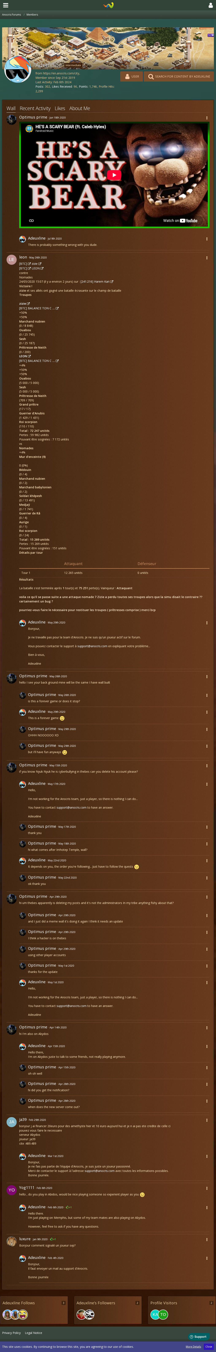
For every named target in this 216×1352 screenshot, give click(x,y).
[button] (5, 5)
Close (208, 1346)
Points (83, 86)
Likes (60, 108)
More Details (193, 1346)
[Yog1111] (12, 1190)
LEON (36, 268)
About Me (79, 108)
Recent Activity (35, 108)
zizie (35, 264)
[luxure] (12, 1241)
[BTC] (23, 264)
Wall (11, 108)
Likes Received (62, 86)
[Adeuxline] (22, 242)
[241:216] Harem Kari (95, 281)
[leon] (12, 260)
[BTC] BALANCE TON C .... (37, 308)
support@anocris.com (92, 646)
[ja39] (12, 1122)
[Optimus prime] (12, 120)
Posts (39, 86)
